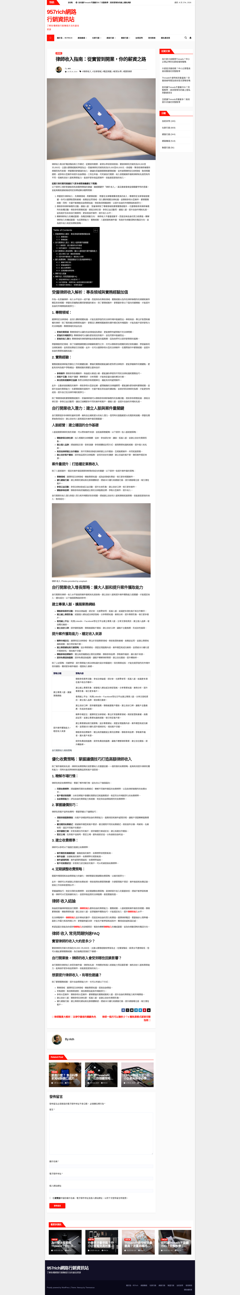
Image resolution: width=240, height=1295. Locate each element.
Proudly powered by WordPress (58, 1287)
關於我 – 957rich (64, 38)
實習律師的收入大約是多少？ (69, 279)
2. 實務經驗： (64, 240)
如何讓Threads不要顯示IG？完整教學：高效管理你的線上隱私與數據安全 (176, 90)
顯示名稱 (54, 1161)
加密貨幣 (139, 38)
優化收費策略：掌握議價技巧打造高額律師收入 (73, 260)
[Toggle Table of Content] (94, 230)
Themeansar (90, 1287)
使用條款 (152, 38)
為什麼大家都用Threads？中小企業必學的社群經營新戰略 (65, 1246)
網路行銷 (110, 38)
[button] (186, 38)
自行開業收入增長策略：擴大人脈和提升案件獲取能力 (76, 251)
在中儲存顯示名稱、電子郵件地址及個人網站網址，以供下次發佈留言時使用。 (90, 1198)
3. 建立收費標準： (65, 268)
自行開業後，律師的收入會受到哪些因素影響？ (76, 282)
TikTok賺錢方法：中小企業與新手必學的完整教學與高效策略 (137, 1078)
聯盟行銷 (125, 38)
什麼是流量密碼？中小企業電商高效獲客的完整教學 (101, 1246)
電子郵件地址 (56, 1174)
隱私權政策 (165, 38)
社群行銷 (96, 38)
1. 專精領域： (64, 237)
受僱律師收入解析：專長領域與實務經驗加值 (72, 234)
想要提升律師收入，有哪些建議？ (71, 285)
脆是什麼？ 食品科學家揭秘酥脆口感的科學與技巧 (64, 1078)
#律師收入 (86, 71)
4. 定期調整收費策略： (67, 271)
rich (69, 68)
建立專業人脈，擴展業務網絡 (69, 254)
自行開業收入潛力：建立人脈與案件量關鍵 (71, 243)
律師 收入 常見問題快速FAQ (66, 277)
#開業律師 (127, 71)
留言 (52, 1109)
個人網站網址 (55, 1186)
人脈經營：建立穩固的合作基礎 (70, 245)
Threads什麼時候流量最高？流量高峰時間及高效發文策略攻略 (138, 1246)
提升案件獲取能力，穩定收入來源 (71, 257)
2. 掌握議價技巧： (65, 265)
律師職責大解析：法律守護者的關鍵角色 (75, 1017)
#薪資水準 (117, 71)
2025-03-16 (58, 1250)
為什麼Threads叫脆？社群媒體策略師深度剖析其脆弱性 (100, 1078)
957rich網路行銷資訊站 (67, 1268)
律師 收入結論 (60, 274)
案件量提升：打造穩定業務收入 (70, 248)
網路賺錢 (82, 38)
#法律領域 (97, 71)
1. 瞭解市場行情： (65, 262)
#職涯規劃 (107, 71)
